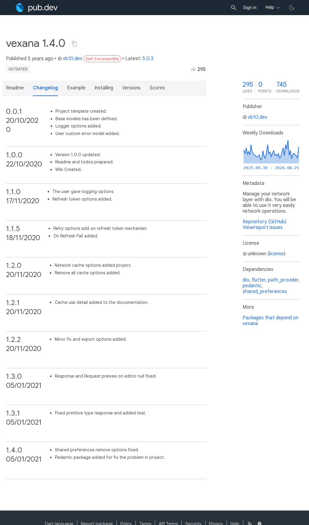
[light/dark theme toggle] (291, 7)
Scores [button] (157, 88)
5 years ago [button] (40, 59)
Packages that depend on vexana (270, 321)
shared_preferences (265, 291)
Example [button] (76, 88)
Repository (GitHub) (264, 222)
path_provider (283, 280)
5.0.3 (147, 59)
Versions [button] (131, 88)
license (276, 254)
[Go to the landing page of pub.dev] (36, 7)
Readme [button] (15, 88)
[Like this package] (193, 69)
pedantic (252, 286)
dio (246, 280)
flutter (259, 280)
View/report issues (263, 227)
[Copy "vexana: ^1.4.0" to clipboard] (75, 44)
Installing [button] (103, 88)
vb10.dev (72, 59)
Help (270, 7)
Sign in (249, 7)
